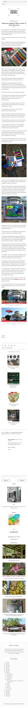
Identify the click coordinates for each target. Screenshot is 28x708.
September (9, 678)
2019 (7, 671)
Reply (9, 449)
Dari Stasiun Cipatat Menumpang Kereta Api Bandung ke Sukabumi (14, 634)
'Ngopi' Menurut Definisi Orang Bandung (14, 596)
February (9, 689)
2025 (7, 662)
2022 (7, 666)
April (8, 686)
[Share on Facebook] (2, 346)
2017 (7, 690)
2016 (7, 691)
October (8, 676)
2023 (7, 665)
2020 (7, 669)
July (8, 683)
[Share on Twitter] (5, 346)
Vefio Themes (21, 704)
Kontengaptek (11, 439)
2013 (7, 696)
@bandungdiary (14, 539)
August (8, 679)
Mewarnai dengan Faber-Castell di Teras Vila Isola (14, 681)
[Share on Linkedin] (12, 346)
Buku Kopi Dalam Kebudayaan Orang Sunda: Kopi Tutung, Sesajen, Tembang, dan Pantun (14, 615)
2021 (7, 668)
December (9, 673)
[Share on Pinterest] (8, 346)
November (9, 675)
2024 (7, 664)
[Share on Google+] (15, 346)
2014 (7, 694)
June (8, 684)
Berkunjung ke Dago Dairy (14, 560)
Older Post (22, 480)
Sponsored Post (9, 347)
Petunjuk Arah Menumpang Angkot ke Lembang (14, 578)
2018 (7, 672)
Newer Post (6, 480)
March (8, 687)
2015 (7, 693)
